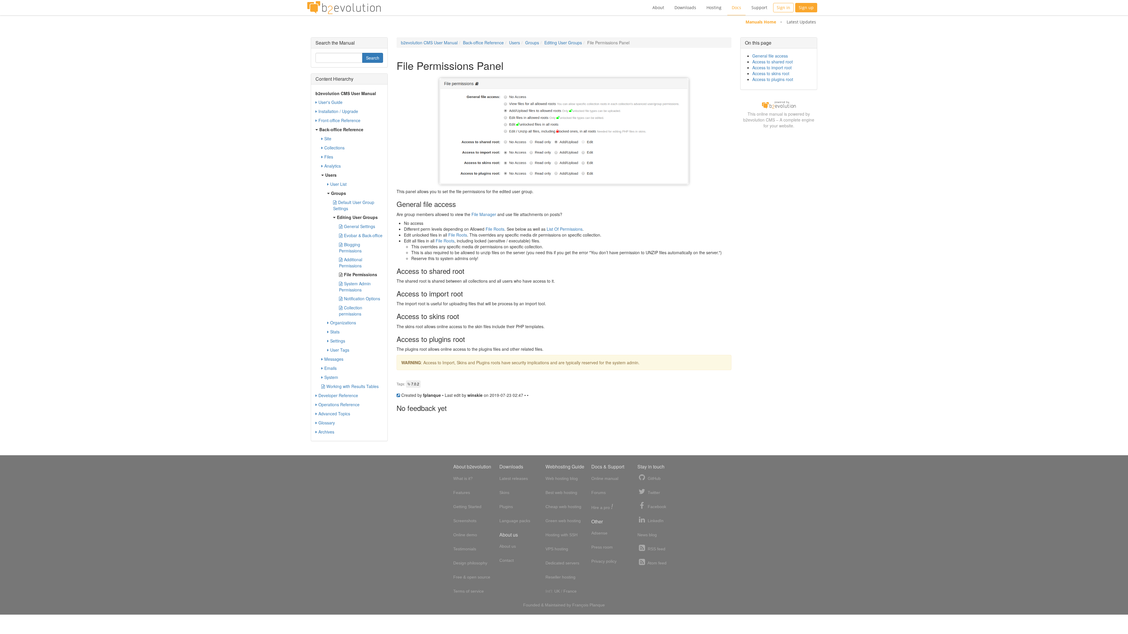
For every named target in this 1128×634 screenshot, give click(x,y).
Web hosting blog (561, 478)
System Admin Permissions (355, 287)
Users (514, 42)
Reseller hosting (560, 577)
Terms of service (468, 591)
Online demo (465, 534)
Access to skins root (770, 73)
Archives (326, 432)
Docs (736, 7)
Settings (337, 341)
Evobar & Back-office (363, 235)
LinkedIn (655, 520)
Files (328, 157)
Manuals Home (761, 22)
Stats (335, 332)
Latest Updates (801, 22)
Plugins (506, 506)
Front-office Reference (339, 120)
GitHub (654, 478)
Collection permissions (350, 311)
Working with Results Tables (352, 386)
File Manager (483, 214)
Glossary (326, 423)
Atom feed (657, 563)
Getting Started (467, 506)
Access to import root (772, 67)
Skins (504, 492)
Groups (532, 42)
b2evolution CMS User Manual (429, 42)
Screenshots (464, 520)
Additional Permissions (350, 263)
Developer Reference (338, 395)
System (331, 377)
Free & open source (471, 577)
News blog (647, 534)
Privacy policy (604, 561)
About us (507, 546)
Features (461, 492)
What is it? (463, 478)
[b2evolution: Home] (344, 7)
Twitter (653, 492)
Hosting (713, 7)
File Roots (495, 229)
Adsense (599, 533)
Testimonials (464, 549)
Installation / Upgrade (338, 111)
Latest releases (513, 478)
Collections (334, 148)
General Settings (359, 226)
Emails (330, 368)
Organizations (343, 323)
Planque (597, 605)
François (580, 605)
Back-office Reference (483, 42)
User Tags (339, 350)
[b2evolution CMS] (778, 104)
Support (759, 7)
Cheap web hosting (563, 506)
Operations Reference (339, 404)
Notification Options (362, 298)
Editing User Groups (563, 42)
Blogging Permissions (350, 248)
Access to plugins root (772, 79)
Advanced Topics (334, 414)
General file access (770, 56)
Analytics (332, 166)
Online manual (604, 478)
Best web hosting (561, 492)
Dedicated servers (562, 563)
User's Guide (330, 102)
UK (557, 591)
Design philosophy (470, 563)
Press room (602, 547)
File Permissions (360, 274)
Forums (598, 492)
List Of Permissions (565, 229)
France (570, 591)
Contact (506, 560)
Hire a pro (602, 507)
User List (338, 184)
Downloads (685, 7)
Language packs (514, 520)
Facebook (656, 506)
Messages (333, 359)
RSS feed (656, 549)
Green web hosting (563, 520)
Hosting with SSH (561, 534)
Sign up (806, 7)
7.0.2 (415, 383)
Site (327, 138)
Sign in (783, 7)
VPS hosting (556, 549)
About (658, 7)
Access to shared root (772, 62)
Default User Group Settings (353, 205)
